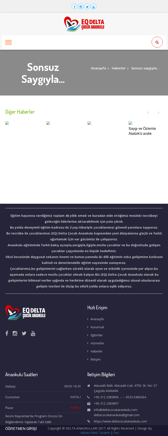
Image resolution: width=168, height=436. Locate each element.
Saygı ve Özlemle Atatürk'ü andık (142, 131)
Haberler (119, 68)
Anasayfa (98, 68)
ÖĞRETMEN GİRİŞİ (21, 428)
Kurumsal (97, 327)
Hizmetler (97, 343)
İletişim (96, 359)
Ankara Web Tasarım (95, 433)
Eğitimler (97, 335)
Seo (116, 433)
